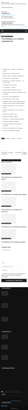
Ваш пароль (4, 11)
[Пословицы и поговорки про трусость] (14, 202)
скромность (19, 138)
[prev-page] (1, 244)
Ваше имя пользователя (7, 7)
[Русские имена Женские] (14, 347)
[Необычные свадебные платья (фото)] (14, 357)
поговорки (7, 138)
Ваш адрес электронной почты (8, 21)
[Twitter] (3, 406)
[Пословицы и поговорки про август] (14, 169)
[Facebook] (1, 406)
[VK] (13, 46)
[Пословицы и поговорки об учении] (14, 219)
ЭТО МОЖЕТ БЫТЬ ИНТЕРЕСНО (11, 160)
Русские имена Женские (9, 351)
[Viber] (16, 46)
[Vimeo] (4, 406)
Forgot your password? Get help (8, 15)
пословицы (13, 138)
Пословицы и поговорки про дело (13, 242)
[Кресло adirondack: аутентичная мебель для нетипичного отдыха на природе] (14, 319)
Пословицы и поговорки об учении (13, 227)
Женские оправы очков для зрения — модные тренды (13, 298)
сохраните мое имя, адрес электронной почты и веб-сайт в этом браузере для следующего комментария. (13, 275)
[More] (19, 46)
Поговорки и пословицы (6, 173)
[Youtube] (6, 406)
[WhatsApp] (7, 46)
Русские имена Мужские (9, 341)
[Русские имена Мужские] (14, 336)
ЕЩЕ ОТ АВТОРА (6, 162)
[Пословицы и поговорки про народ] (14, 186)
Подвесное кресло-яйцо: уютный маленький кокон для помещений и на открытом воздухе (13, 311)
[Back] (1, 0)
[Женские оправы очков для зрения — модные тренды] (14, 293)
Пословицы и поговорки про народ (21, 153)
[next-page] (2, 244)
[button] (2, 31)
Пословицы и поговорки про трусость (7, 153)
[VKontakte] (5, 406)
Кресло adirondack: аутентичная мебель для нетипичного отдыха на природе (13, 324)
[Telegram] (10, 46)
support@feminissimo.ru (16, 400)
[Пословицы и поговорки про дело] (14, 234)
